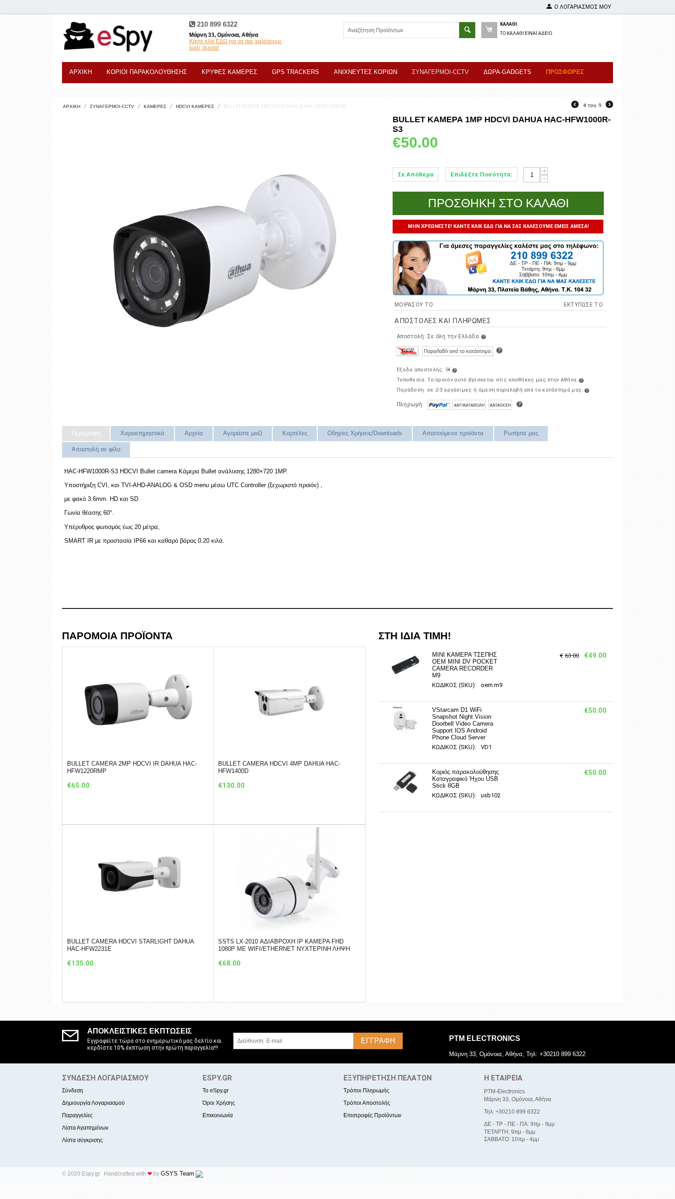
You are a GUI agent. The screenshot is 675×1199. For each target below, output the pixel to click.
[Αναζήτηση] (467, 30)
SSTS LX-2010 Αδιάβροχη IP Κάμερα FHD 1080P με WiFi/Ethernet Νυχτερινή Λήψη (284, 945)
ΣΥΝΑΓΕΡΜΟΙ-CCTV (440, 71)
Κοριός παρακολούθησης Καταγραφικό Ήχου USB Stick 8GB (465, 778)
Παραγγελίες (77, 1115)
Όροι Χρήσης (218, 1103)
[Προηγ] (575, 106)
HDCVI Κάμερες (195, 106)
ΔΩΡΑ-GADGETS (507, 71)
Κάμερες (155, 106)
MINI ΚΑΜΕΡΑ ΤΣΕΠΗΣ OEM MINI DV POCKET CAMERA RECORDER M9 (464, 665)
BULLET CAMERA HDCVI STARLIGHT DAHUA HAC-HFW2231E (130, 945)
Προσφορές (565, 71)
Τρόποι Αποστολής (366, 1103)
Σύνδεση (72, 1090)
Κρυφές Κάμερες (229, 71)
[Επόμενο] (609, 106)
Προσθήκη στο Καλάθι (498, 203)
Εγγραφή (378, 1041)
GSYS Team (177, 1173)
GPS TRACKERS (295, 71)
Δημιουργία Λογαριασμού (93, 1103)
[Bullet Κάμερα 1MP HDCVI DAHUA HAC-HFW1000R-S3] (222, 253)
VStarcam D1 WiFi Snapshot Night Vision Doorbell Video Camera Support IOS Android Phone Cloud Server (462, 723)
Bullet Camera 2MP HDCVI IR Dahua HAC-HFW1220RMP (132, 767)
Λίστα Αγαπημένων (85, 1128)
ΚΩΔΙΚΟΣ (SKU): (454, 685)
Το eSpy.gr (215, 1090)
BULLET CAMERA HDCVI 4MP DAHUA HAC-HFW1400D (279, 767)
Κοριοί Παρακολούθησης (147, 71)
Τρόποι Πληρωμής (366, 1090)
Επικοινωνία (217, 1115)
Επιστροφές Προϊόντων (372, 1115)
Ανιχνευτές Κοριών (365, 71)
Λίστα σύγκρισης (82, 1140)
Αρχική (80, 71)
